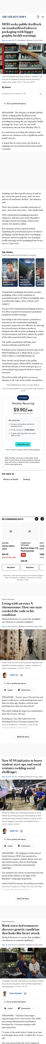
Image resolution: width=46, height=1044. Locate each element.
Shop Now (11, 567)
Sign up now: (6, 40)
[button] (38, 17)
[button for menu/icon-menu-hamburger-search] (42, 16)
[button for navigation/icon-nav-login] (38, 17)
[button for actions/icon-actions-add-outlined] (21, 675)
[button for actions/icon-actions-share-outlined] (40, 94)
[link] (14, 17)
